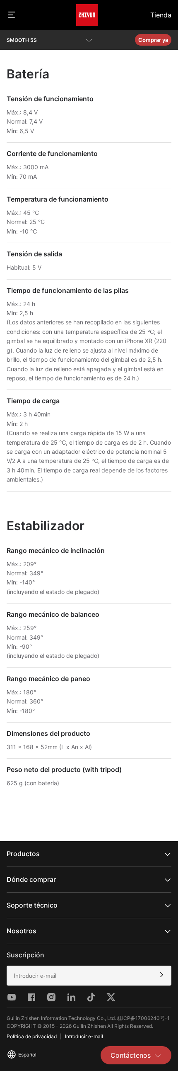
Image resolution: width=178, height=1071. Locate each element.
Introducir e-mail (84, 1036)
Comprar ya (153, 40)
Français (26, 1008)
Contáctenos (131, 1055)
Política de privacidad (32, 1036)
